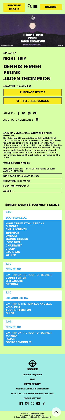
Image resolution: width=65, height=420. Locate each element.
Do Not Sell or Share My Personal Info (32, 394)
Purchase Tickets (14, 7)
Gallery (51, 7)
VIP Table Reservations (32, 101)
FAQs (32, 379)
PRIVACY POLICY (32, 384)
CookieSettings (32, 398)
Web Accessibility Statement (32, 389)
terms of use (39, 415)
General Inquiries (32, 375)
